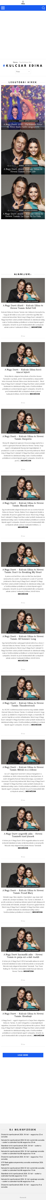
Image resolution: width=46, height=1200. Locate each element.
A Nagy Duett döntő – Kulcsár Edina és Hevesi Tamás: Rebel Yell (23, 306)
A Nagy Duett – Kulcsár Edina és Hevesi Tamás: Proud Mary (23, 891)
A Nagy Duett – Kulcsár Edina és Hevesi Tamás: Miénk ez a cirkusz (23, 768)
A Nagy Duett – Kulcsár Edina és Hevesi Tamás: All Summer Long (23, 637)
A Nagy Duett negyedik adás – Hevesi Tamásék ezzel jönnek (23, 835)
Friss (23, 3)
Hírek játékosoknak (28, 121)
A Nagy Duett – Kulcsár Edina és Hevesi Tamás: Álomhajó (23, 1015)
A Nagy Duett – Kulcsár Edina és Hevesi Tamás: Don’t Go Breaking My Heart (23, 571)
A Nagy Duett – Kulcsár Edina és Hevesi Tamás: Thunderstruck (23, 704)
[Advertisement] (23, 35)
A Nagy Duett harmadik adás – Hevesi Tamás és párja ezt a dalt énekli (23, 955)
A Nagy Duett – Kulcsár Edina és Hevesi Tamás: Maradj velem (23, 504)
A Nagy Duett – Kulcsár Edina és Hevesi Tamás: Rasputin (23, 437)
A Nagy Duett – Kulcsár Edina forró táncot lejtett (23, 371)
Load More (23, 1055)
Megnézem (37, 327)
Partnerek (23, 1197)
